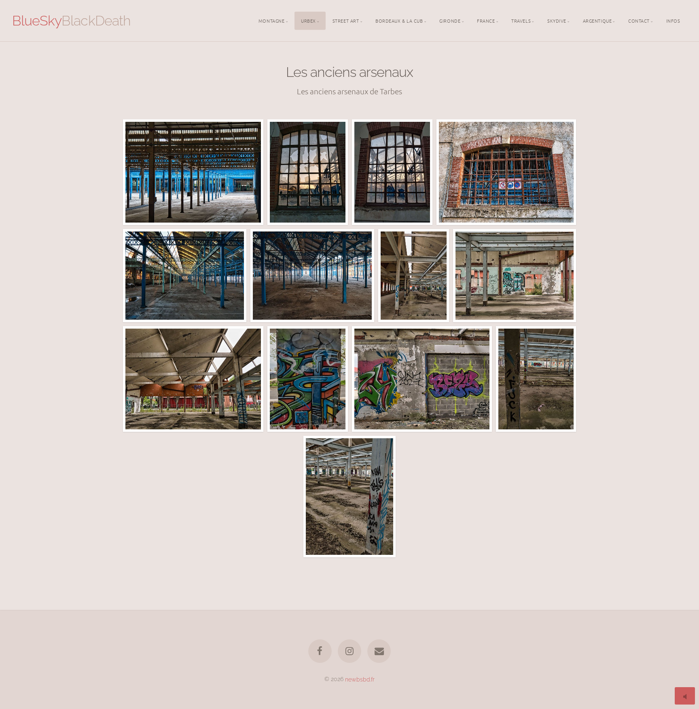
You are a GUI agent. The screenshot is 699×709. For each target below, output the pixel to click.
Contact (639, 20)
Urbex (308, 20)
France (486, 20)
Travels (521, 20)
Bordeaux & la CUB (399, 20)
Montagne (271, 20)
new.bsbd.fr (360, 678)
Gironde (449, 20)
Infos (673, 20)
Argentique (597, 20)
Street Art (346, 20)
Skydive (556, 20)
